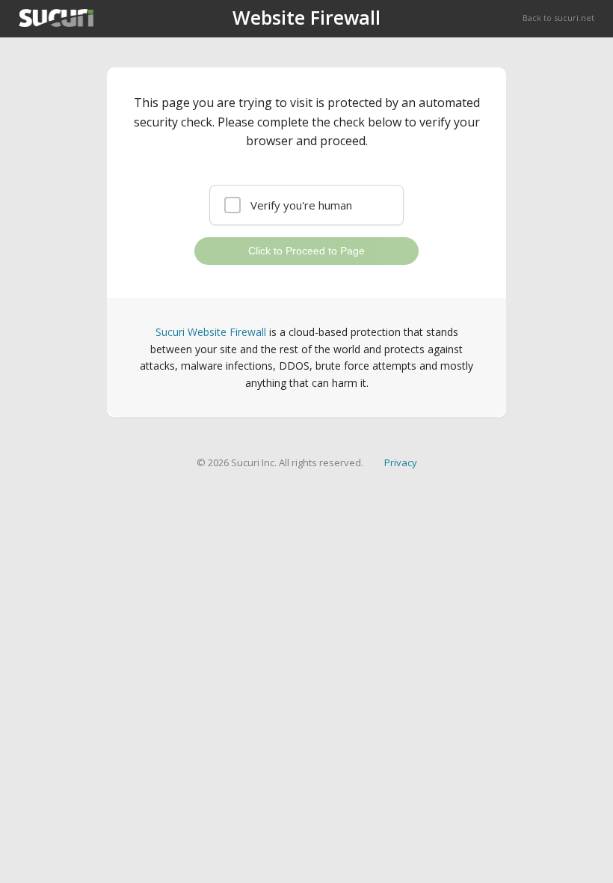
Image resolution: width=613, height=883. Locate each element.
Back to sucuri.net (558, 17)
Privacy (400, 462)
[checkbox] (306, 205)
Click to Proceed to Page (306, 251)
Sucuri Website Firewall (210, 332)
